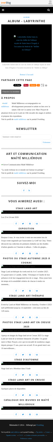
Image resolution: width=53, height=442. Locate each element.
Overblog (40, 425)
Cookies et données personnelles (35, 435)
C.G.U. (21, 435)
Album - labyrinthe (26, 21)
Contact (47, 432)
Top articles (39, 432)
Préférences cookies (26, 438)
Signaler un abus (11, 435)
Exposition (26, 228)
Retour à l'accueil (26, 75)
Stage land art (26, 208)
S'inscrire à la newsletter (10, 92)
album (27, 17)
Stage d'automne (26, 359)
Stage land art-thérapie (26, 295)
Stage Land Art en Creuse (26, 379)
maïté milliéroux (20, 119)
